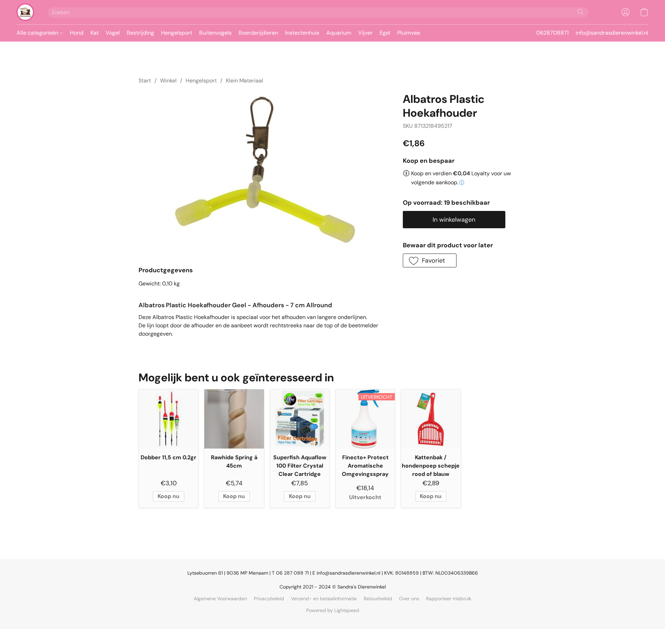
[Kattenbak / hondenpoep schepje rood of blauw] (430, 419)
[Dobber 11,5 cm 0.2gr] (168, 419)
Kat (94, 32)
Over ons (409, 598)
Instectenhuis (302, 32)
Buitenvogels (215, 32)
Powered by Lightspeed (332, 610)
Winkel (168, 80)
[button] (25, 12)
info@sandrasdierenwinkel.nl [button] (612, 32)
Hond (76, 32)
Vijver (365, 32)
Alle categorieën (38, 32)
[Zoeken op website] (580, 12)
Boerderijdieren (258, 32)
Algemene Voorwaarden (220, 598)
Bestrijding (140, 32)
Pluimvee (408, 32)
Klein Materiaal (244, 80)
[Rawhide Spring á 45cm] (234, 419)
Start (145, 80)
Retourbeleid (378, 598)
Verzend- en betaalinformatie (324, 598)
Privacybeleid (269, 598)
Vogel (113, 32)
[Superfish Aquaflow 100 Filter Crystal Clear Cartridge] (299, 419)
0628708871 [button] (552, 32)
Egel (385, 32)
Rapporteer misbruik (448, 598)
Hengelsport (176, 32)
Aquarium (338, 32)
